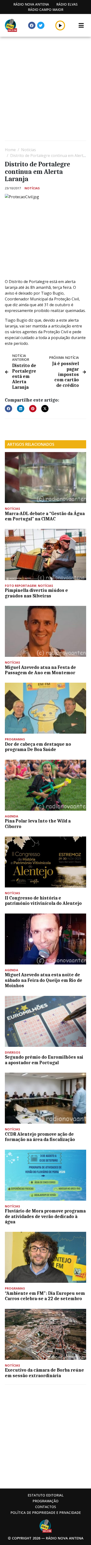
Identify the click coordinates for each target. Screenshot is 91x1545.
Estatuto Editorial (46, 1495)
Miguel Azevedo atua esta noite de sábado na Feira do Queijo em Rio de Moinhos (43, 980)
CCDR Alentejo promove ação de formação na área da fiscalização (40, 1137)
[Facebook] (31, 25)
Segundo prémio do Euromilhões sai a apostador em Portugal (44, 1060)
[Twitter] (40, 25)
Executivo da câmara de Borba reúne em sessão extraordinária (44, 1373)
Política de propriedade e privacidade (45, 1512)
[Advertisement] (45, 89)
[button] (60, 25)
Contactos (45, 1506)
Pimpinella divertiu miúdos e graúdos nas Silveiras (36, 593)
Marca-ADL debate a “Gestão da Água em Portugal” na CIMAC (45, 516)
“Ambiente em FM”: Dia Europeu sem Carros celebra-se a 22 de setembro (45, 1296)
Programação (45, 1501)
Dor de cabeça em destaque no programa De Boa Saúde (38, 747)
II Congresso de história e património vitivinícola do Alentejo (43, 900)
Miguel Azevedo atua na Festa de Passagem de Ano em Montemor (40, 670)
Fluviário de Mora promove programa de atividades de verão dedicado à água (45, 1216)
